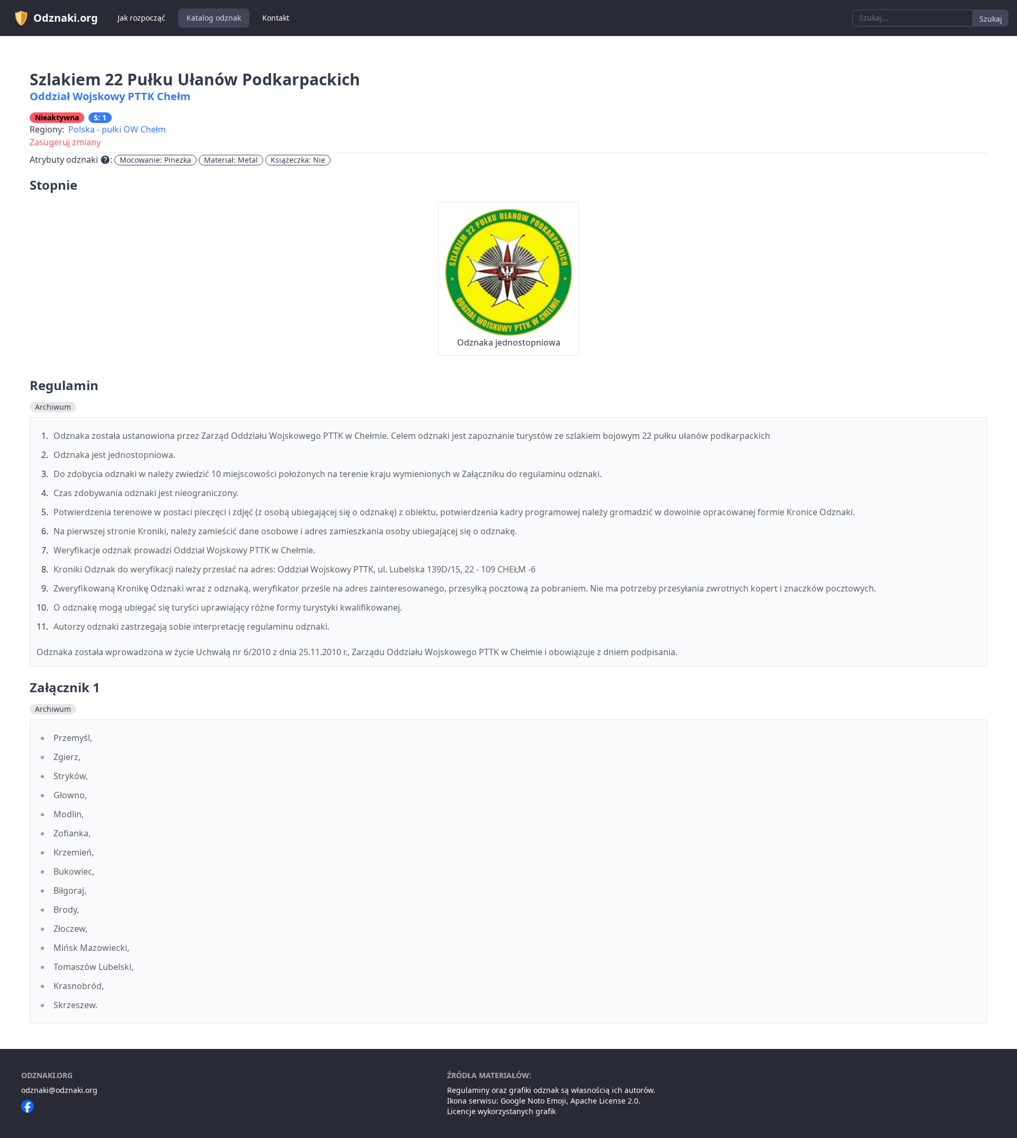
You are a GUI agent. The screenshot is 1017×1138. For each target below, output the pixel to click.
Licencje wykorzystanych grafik (501, 1111)
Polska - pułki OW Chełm (117, 129)
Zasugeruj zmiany (65, 142)
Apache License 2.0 (604, 1101)
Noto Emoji (547, 1101)
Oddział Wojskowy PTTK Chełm (110, 96)
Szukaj (990, 19)
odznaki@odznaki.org (59, 1090)
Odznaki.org (65, 18)
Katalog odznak (213, 18)
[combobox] (912, 18)
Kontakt (275, 18)
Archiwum (53, 407)
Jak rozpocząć (141, 18)
